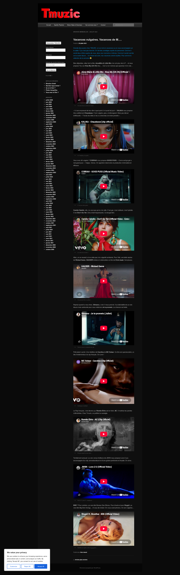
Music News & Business (74, 25)
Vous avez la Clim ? (52, 92)
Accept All (41, 566)
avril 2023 (49, 183)
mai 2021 (49, 234)
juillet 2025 (49, 126)
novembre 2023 (51, 168)
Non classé (83, 552)
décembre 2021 (51, 219)
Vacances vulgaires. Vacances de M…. (97, 39)
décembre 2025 (51, 115)
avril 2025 (49, 133)
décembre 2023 (51, 166)
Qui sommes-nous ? (91, 25)
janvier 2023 (50, 190)
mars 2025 (49, 135)
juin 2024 (49, 153)
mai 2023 (49, 181)
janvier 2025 (50, 139)
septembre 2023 (51, 172)
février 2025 (49, 137)
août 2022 (49, 201)
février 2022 (49, 214)
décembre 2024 (51, 142)
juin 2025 (49, 128)
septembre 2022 (51, 199)
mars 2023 (49, 186)
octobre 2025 (50, 120)
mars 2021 (49, 238)
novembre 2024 (51, 144)
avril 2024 (49, 157)
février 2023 (49, 188)
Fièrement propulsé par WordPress (90, 568)
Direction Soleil (51, 83)
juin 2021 (49, 232)
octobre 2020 (50, 249)
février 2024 (49, 161)
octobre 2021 (50, 223)
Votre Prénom (50, 47)
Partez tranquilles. (52, 90)
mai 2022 (49, 208)
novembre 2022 (51, 194)
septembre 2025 (51, 122)
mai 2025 (49, 131)
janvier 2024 (50, 164)
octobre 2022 (50, 197)
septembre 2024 (51, 148)
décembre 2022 (51, 192)
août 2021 (49, 227)
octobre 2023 (50, 170)
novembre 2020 (51, 247)
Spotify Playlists (59, 25)
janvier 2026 (50, 113)
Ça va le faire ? (50, 88)
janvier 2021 (50, 243)
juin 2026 (49, 102)
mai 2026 (49, 104)
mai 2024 (49, 155)
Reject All (27, 566)
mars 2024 (49, 159)
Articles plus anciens (80, 560)
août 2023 (49, 175)
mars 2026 (49, 109)
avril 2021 (49, 236)
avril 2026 (49, 106)
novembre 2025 (51, 117)
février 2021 (49, 241)
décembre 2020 (51, 245)
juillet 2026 (49, 100)
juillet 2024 (49, 150)
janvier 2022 (50, 216)
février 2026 (49, 111)
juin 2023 (49, 179)
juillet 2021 (49, 229)
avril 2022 (49, 210)
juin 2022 (49, 205)
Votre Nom (49, 55)
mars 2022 (49, 212)
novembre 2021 (51, 221)
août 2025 (49, 124)
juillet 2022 (49, 203)
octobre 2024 (50, 146)
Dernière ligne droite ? (53, 86)
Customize (13, 566)
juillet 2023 (49, 177)
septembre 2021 (51, 225)
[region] (27, 560)
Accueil (48, 25)
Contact (103, 25)
